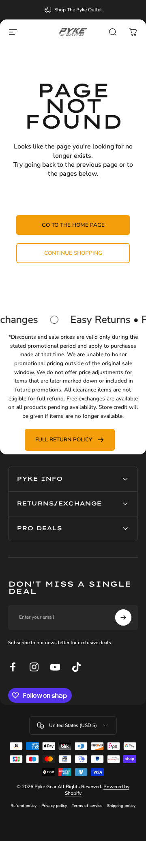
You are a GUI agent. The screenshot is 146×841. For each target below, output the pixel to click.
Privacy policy (54, 805)
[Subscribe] (123, 617)
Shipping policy (121, 805)
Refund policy (23, 805)
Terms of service (87, 805)
